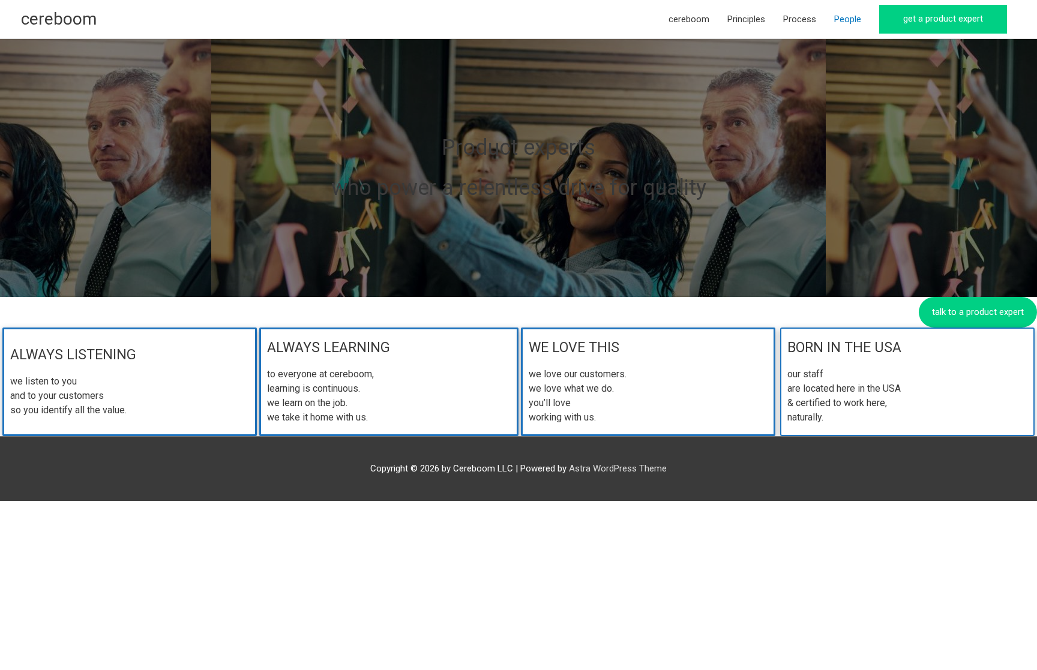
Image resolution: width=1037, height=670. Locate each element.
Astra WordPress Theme (618, 468)
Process (799, 19)
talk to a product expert (978, 312)
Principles (746, 19)
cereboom (59, 19)
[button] (943, 19)
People (847, 19)
